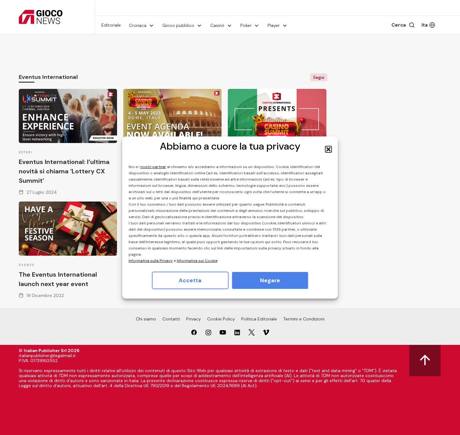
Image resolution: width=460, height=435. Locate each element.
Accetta (190, 280)
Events (26, 265)
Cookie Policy (221, 319)
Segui (318, 77)
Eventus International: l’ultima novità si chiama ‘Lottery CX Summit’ (64, 171)
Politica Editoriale (259, 319)
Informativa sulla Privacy (151, 260)
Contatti (171, 319)
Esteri (26, 152)
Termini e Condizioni (304, 319)
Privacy (193, 319)
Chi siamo (146, 319)
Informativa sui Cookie (197, 260)
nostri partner (153, 166)
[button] (328, 149)
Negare (270, 280)
